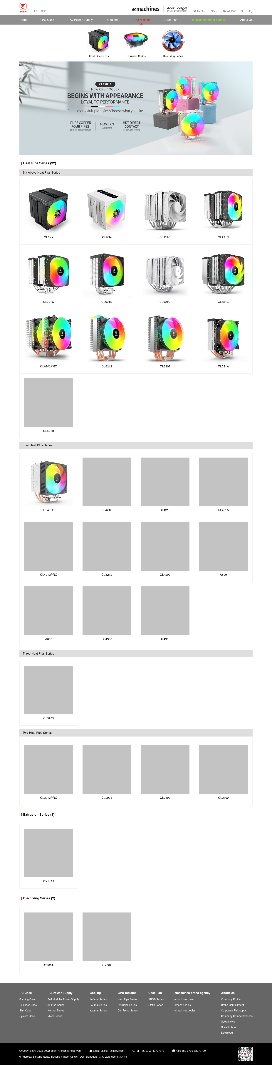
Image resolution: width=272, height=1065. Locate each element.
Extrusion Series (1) (38, 814)
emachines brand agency (209, 19)
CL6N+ (48, 237)
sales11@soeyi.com (112, 1051)
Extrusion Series (127, 1005)
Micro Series (55, 1016)
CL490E (165, 639)
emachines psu (183, 1005)
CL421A (223, 510)
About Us (246, 19)
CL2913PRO (48, 797)
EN (36, 11)
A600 (48, 639)
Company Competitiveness (237, 1016)
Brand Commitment (232, 1005)
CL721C (48, 301)
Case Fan (170, 19)
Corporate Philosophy (233, 1010)
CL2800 (223, 797)
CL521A (223, 366)
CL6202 (165, 366)
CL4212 (107, 574)
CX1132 (48, 881)
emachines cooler (184, 1010)
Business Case (28, 1005)
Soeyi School (228, 1027)
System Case (27, 1016)
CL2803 (165, 797)
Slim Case (25, 1010)
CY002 (107, 965)
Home (23, 19)
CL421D (107, 510)
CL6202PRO (48, 366)
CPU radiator (141, 19)
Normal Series (56, 1010)
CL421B (165, 510)
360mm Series (98, 999)
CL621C (165, 301)
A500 (223, 574)
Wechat (231, 11)
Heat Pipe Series (127, 999)
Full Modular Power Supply (63, 999)
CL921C (165, 237)
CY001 (48, 965)
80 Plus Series (56, 1005)
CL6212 (107, 366)
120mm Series (98, 1010)
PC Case (48, 19)
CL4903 (107, 639)
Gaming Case (27, 999)
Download (227, 1033)
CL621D (107, 301)
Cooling (112, 19)
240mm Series (98, 1005)
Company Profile (231, 999)
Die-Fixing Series (128, 1010)
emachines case (184, 999)
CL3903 (48, 718)
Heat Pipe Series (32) (39, 163)
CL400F (48, 510)
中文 (43, 11)
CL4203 (165, 574)
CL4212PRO (48, 574)
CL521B (48, 430)
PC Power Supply (81, 19)
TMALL (201, 11)
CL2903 (107, 797)
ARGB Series (156, 999)
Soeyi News (228, 1022)
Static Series (155, 1005)
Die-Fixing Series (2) (39, 898)
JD (215, 11)
